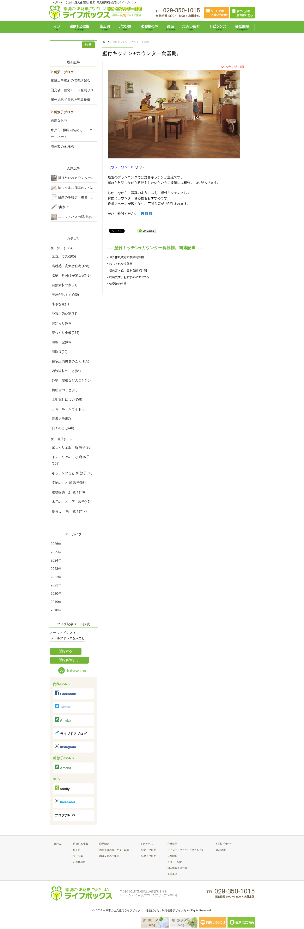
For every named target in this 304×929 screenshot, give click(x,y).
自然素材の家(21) (64, 285)
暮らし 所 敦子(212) (69, 511)
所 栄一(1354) (62, 248)
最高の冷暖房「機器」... (75, 197)
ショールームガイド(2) (68, 409)
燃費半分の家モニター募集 (114, 850)
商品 (171, 27)
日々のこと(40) (63, 428)
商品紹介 (104, 843)
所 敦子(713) (61, 439)
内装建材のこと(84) (66, 371)
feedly (64, 789)
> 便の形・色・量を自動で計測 (127, 270)
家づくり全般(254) (65, 332)
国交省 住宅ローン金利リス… (74, 90)
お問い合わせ (223, 843)
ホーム (58, 843)
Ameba (65, 720)
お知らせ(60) (61, 323)
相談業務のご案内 (109, 856)
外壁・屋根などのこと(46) (71, 380)
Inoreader (67, 802)
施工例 (105, 27)
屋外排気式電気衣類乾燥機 (70, 100)
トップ (57, 27)
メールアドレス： (63, 633)
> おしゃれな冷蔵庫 (119, 263)
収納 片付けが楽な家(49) (71, 275)
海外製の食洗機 (62, 146)
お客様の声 (149, 27)
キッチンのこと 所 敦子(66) (72, 473)
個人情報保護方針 (177, 868)
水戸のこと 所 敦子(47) (71, 501)
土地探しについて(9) (67, 399)
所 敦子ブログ (148, 856)
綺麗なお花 (59, 120)
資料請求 (221, 850)
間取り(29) (59, 352)
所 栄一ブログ (148, 850)
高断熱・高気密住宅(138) (70, 266)
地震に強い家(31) (64, 313)
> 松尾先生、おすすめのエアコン (128, 277)
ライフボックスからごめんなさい (186, 850)
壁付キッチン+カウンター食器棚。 (141, 53)
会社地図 (172, 856)
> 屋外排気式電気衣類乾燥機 (125, 257)
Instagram (67, 747)
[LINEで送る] (147, 230)
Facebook (67, 694)
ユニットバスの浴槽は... (75, 217)
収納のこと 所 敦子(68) (69, 482)
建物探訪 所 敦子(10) (68, 492)
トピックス (217, 27)
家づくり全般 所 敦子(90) (71, 447)
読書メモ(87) (61, 418)
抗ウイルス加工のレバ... (75, 187)
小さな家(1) (60, 304)
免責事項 (172, 874)
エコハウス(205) (64, 256)
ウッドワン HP (123, 167)
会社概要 (172, 843)
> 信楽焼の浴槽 (117, 283)
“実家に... (64, 207)
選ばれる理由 (80, 27)
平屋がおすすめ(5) (65, 294)
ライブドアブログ (73, 734)
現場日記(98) (61, 342)
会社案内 (243, 27)
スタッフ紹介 (192, 27)
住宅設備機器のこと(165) (70, 361)
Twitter (65, 707)
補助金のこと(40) (64, 390)
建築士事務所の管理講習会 (70, 80)
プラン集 (125, 27)
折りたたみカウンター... (75, 178)
